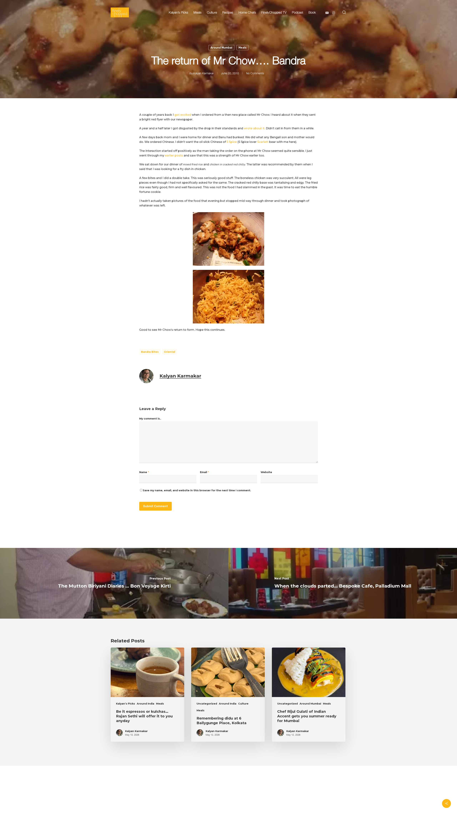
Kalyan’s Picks (125, 703)
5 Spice (232, 142)
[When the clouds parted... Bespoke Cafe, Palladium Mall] (342, 583)
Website (266, 472)
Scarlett (263, 142)
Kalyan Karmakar (203, 73)
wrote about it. (254, 128)
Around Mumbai (221, 47)
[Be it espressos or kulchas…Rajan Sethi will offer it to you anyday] (147, 695)
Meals (242, 47)
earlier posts (174, 155)
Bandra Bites (150, 351)
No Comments (255, 73)
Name (144, 472)
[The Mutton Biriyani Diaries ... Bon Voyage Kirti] (114, 583)
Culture (243, 703)
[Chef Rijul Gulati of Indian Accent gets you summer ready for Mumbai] (308, 695)
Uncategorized (207, 703)
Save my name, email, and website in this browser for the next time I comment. (197, 490)
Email (204, 472)
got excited (183, 114)
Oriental (169, 351)
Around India (145, 703)
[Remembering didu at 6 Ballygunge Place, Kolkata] (228, 695)
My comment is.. (150, 418)
